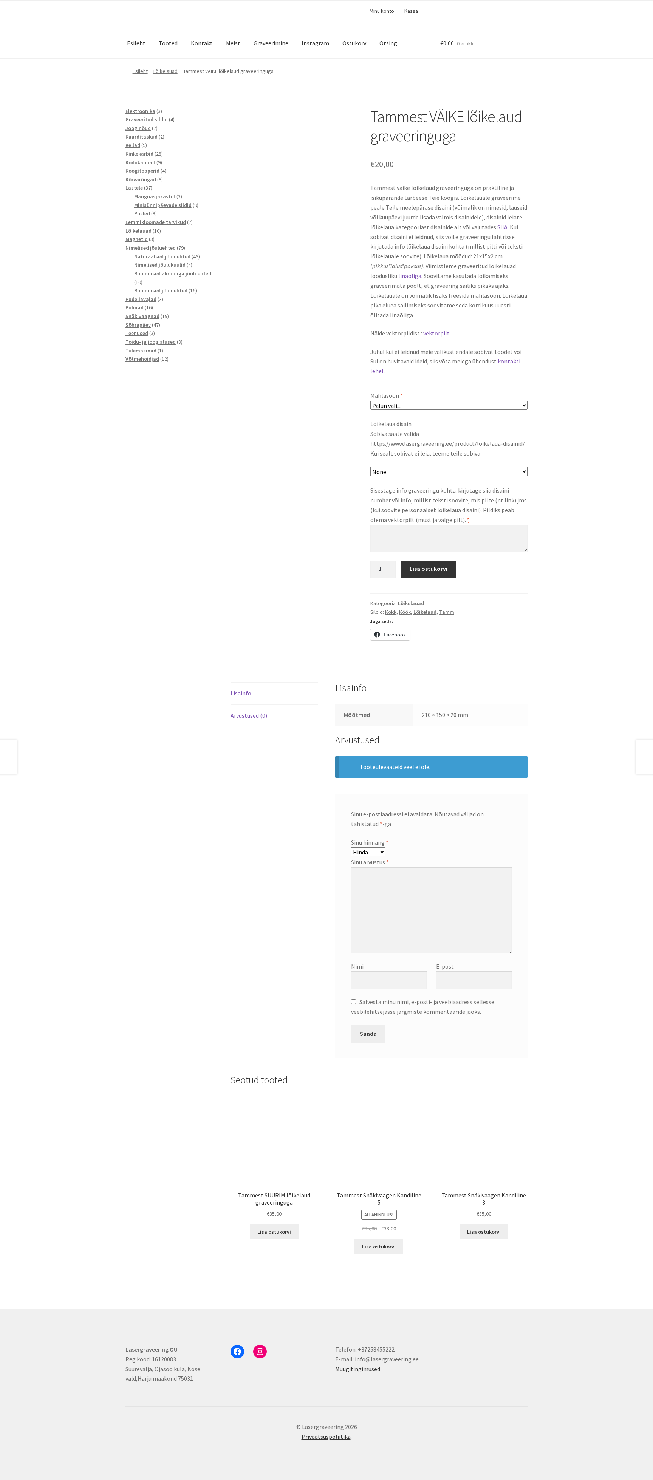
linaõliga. (411, 276)
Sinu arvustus (370, 862)
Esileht (136, 43)
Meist (233, 43)
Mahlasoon (386, 395)
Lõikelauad (165, 71)
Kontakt (202, 43)
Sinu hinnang (369, 842)
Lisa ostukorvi (428, 568)
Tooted (168, 43)
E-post (445, 966)
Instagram (315, 43)
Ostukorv (354, 43)
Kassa (411, 11)
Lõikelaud (424, 612)
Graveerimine (271, 43)
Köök (405, 612)
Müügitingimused (357, 1369)
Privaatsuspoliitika (326, 1436)
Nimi (357, 966)
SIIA (502, 227)
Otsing (388, 43)
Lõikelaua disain (391, 424)
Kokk (390, 612)
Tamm (446, 612)
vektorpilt (436, 333)
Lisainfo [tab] (241, 693)
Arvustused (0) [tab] (249, 715)
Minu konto (382, 11)
